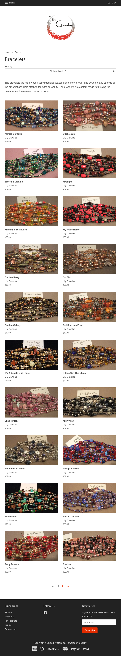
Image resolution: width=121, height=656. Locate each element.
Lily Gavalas (59, 642)
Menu (12, 2)
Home (7, 52)
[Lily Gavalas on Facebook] (45, 613)
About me (9, 616)
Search (8, 612)
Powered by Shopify (76, 642)
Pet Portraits (11, 620)
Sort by (8, 66)
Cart (113, 2)
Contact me (10, 629)
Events (8, 624)
